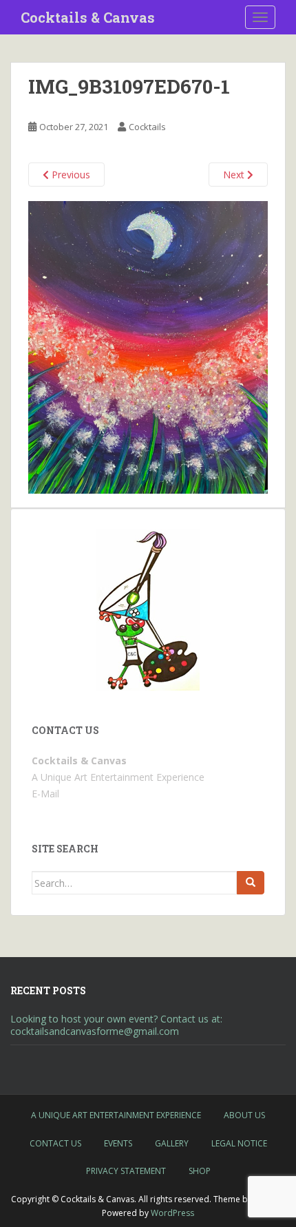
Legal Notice (239, 1143)
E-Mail (45, 793)
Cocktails (147, 126)
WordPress (172, 1213)
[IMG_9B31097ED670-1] (148, 346)
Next (235, 174)
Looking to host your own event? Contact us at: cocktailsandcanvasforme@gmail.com (116, 1025)
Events (118, 1143)
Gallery (172, 1143)
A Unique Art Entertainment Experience (116, 1115)
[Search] (250, 882)
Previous (69, 174)
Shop (200, 1171)
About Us (244, 1115)
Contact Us (55, 1143)
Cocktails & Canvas (88, 17)
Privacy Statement (126, 1171)
